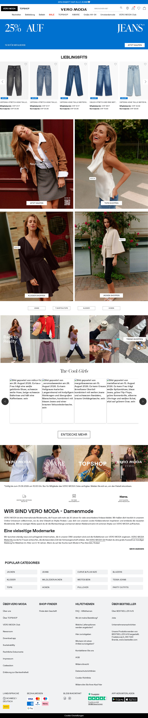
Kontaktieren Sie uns (84, 650)
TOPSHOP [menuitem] (63, 14)
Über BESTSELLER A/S (123, 611)
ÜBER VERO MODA (15, 604)
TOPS (9, 587)
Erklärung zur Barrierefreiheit (15, 672)
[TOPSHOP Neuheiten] (92, 463)
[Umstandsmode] (18, 463)
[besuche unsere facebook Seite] (64, 699)
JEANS (45, 572)
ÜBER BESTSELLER (124, 604)
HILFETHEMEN (84, 604)
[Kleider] (36, 278)
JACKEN (11, 572)
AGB (77, 657)
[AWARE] (55, 463)
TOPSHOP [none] (24, 8)
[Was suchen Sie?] (121, 8)
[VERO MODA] (74, 10)
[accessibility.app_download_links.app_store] (131, 701)
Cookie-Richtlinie (83, 678)
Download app (9, 638)
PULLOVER (82, 587)
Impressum (8, 658)
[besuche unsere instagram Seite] (69, 699)
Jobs (114, 618)
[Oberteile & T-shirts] (111, 186)
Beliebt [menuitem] (42, 14)
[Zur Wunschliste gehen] (138, 9)
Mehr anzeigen (137, 549)
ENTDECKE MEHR (74, 434)
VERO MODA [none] (9, 8)
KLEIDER (11, 579)
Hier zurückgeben (83, 634)
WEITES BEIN (83, 579)
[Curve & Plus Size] (129, 463)
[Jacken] (111, 278)
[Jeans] (74, 34)
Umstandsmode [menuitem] (107, 14)
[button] (14, 80)
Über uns (7, 611)
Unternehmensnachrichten (124, 624)
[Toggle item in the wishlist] (26, 64)
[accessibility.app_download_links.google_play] (118, 701)
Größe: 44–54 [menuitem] (90, 14)
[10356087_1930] (36, 234)
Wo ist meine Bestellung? (86, 618)
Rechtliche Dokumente (13, 652)
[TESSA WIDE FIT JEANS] (74, 339)
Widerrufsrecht (82, 664)
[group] (14, 87)
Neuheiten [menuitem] (16, 14)
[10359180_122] (111, 234)
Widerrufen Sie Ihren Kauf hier (88, 684)
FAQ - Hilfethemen (83, 611)
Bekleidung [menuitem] (30, 14)
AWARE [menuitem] (76, 14)
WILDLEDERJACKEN (52, 579)
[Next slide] (145, 82)
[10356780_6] (111, 141)
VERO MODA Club (11, 624)
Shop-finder (48, 604)
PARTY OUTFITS (120, 587)
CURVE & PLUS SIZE (87, 572)
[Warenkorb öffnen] (144, 8)
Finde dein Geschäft (48, 611)
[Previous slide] (2, 82)
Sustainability (9, 645)
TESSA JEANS (119, 579)
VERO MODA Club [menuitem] (127, 14)
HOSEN (45, 587)
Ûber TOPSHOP (10, 618)
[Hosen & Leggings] (111, 308)
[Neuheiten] (36, 164)
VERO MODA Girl (97, 540)
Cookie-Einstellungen (74, 715)
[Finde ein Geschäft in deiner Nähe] (127, 9)
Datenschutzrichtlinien (85, 671)
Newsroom (8, 631)
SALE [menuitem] (51, 14)
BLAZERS (117, 572)
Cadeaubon (8, 665)
